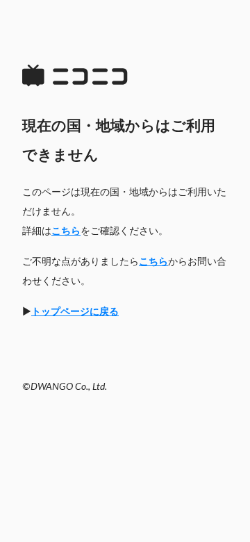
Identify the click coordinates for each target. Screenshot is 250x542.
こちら (66, 231)
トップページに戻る (75, 312)
